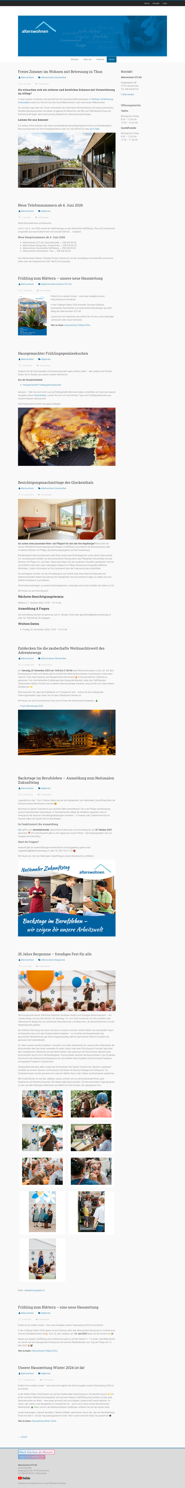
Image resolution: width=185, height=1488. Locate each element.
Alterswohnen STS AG (61, 284)
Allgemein (46, 211)
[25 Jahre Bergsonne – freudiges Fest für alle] (67, 971)
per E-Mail (94, 129)
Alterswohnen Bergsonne (53, 960)
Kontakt (156, 3)
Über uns (87, 59)
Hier (20, 830)
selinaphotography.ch (34, 1290)
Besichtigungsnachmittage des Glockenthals (55, 482)
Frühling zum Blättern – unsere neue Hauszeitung (60, 278)
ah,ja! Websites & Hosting (55, 1483)
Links (165, 3)
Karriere (100, 59)
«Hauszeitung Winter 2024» (43, 1421)
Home (147, 3)
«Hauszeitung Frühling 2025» (44, 1351)
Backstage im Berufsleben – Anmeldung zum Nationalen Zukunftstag (66, 780)
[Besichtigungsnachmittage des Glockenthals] (67, 500)
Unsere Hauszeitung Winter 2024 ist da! (51, 1367)
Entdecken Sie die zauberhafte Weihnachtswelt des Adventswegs (61, 650)
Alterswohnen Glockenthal (53, 77)
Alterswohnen (27, 77)
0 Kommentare (43, 217)
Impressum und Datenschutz (30, 1483)
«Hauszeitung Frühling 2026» (77, 325)
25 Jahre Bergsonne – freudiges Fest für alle (55, 954)
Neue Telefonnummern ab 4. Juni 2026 (50, 205)
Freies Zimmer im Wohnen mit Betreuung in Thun (60, 71)
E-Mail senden (127, 94)
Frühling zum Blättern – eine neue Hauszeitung (58, 1307)
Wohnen (75, 59)
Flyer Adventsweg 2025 (32, 706)
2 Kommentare (43, 84)
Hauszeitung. (41, 395)
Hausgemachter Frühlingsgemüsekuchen (53, 353)
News (111, 59)
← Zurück (22, 1437)
